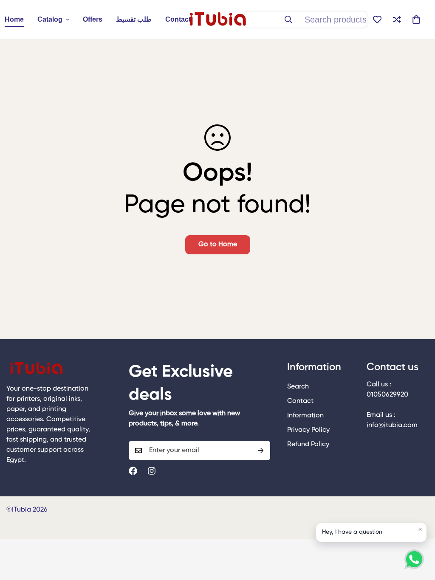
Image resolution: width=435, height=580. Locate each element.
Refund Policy (308, 444)
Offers (92, 19)
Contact (178, 19)
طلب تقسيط (134, 19)
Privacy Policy (308, 430)
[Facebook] (133, 471)
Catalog (49, 19)
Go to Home (217, 244)
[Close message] (420, 529)
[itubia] (217, 19)
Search (298, 386)
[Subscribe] (260, 450)
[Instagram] (151, 471)
